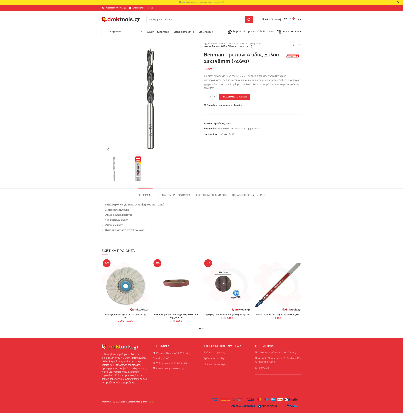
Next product (299, 45)
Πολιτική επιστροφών (216, 364)
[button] (198, 270)
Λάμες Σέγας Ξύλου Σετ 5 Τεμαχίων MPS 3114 (277, 314)
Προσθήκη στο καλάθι (234, 97)
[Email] (226, 134)
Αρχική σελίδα (210, 43)
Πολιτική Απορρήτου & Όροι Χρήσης (275, 353)
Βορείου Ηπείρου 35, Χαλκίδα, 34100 (253, 32)
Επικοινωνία (262, 368)
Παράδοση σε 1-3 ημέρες (248, 195)
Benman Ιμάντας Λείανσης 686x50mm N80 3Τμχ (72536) (176, 316)
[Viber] (233, 134)
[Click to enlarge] (108, 149)
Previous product (293, 45)
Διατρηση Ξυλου (253, 43)
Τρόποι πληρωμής (214, 353)
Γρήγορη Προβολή (147, 277)
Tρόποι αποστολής (214, 359)
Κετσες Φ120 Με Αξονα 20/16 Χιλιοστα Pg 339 (125, 316)
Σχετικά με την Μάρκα (211, 195)
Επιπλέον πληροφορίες (174, 195)
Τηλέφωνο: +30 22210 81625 (171, 364)
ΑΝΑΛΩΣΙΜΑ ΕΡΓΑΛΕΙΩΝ (231, 43)
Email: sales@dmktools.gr (170, 369)
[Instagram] (152, 8)
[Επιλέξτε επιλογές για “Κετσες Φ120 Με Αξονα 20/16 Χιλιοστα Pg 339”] (147, 270)
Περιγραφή (145, 195)
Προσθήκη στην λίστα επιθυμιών (224, 105)
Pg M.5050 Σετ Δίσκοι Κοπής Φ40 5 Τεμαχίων (227, 314)
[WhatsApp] (229, 134)
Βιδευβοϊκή (110, 354)
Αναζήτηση (249, 19)
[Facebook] (148, 8)
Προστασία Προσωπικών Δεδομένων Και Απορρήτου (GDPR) (278, 360)
